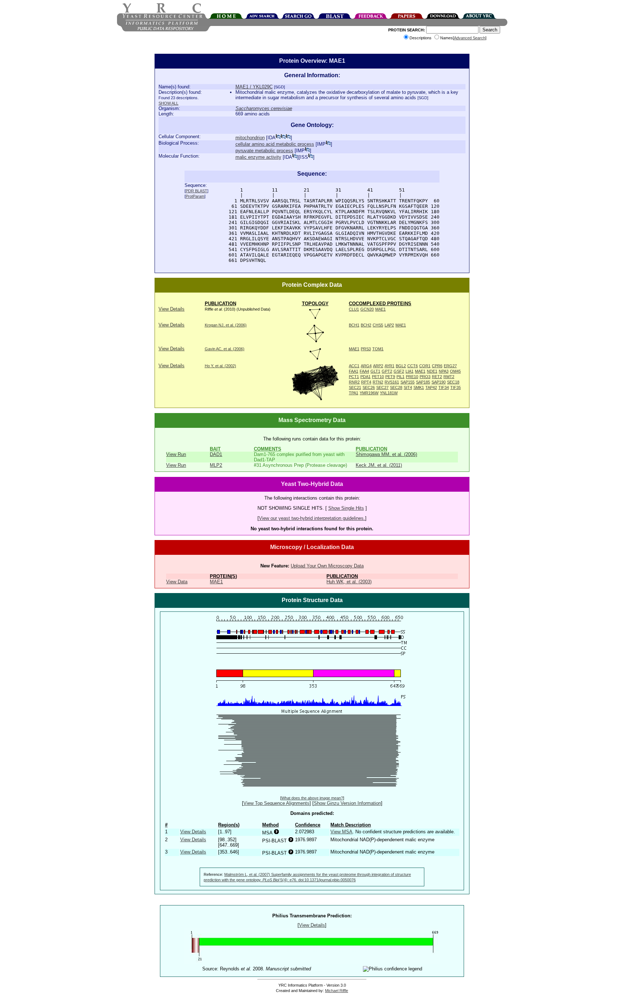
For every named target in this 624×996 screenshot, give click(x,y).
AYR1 (389, 366)
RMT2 (448, 376)
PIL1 (400, 376)
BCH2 (366, 325)
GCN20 (367, 309)
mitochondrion (250, 137)
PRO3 (425, 376)
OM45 (455, 371)
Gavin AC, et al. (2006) (224, 349)
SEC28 (396, 387)
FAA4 (364, 371)
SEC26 (369, 387)
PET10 (378, 376)
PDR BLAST (196, 191)
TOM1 (378, 349)
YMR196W (369, 393)
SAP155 (407, 382)
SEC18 (453, 382)
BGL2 (401, 366)
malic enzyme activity (258, 157)
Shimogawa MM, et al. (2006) (386, 454)
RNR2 (354, 382)
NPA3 (443, 371)
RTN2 (378, 382)
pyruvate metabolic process (264, 150)
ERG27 (450, 366)
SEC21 (355, 387)
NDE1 (432, 371)
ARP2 (378, 366)
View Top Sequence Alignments (276, 803)
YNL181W (389, 393)
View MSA (341, 831)
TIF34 (443, 387)
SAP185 (423, 382)
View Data (176, 581)
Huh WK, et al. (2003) (349, 581)
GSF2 (399, 371)
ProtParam (195, 196)
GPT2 (387, 371)
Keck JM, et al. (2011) (379, 465)
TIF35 (455, 387)
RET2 (437, 376)
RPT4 (366, 382)
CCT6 (412, 366)
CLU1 (354, 309)
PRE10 (412, 376)
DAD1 (216, 454)
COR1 (424, 366)
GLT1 (375, 371)
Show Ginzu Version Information (347, 803)
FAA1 (353, 371)
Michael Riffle (336, 990)
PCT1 (354, 376)
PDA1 (365, 376)
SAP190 (439, 382)
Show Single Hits (346, 508)
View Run (176, 454)
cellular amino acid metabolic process (274, 144)
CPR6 (437, 366)
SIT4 (408, 387)
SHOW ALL (168, 103)
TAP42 (431, 387)
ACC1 (354, 366)
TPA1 (353, 393)
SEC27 (382, 387)
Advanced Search (469, 38)
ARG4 (366, 366)
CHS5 (378, 325)
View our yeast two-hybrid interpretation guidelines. (312, 518)
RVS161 (392, 382)
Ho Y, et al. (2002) (220, 366)
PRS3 (366, 349)
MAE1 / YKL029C (254, 86)
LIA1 (409, 371)
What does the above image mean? (312, 798)
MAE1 (380, 309)
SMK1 (418, 387)
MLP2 (216, 465)
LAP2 (389, 325)
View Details (172, 309)
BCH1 (354, 325)
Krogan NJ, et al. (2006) (226, 325)
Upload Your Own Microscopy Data (327, 566)
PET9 (390, 376)
